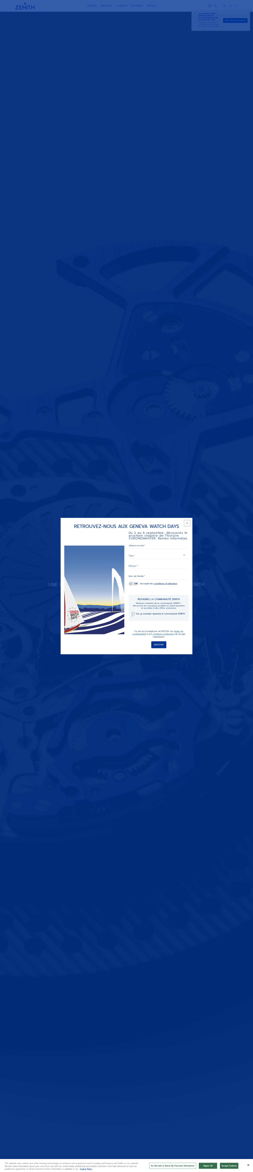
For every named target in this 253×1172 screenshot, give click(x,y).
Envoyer (159, 644)
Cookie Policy (86, 1169)
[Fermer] (187, 523)
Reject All (208, 1165)
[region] (126, 1165)
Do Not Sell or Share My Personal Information (172, 1165)
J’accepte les (158, 583)
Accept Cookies (229, 1165)
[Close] (248, 1165)
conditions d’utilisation (165, 583)
